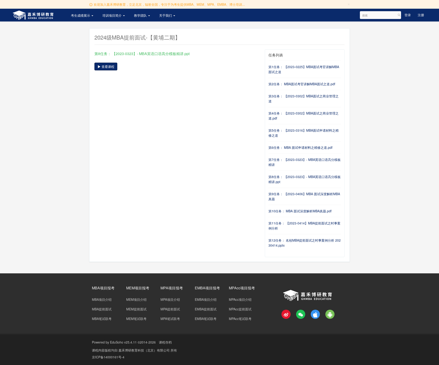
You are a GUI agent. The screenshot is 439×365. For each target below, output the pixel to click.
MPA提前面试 (170, 309)
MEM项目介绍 (136, 299)
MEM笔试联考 (136, 318)
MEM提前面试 (136, 309)
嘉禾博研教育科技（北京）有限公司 (144, 350)
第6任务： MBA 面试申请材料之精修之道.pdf (300, 147)
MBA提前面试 (102, 309)
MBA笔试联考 (102, 318)
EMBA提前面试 (206, 309)
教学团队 (141, 15)
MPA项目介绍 (170, 299)
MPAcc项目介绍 (240, 299)
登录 (407, 15)
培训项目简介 (112, 15)
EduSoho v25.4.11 (123, 342)
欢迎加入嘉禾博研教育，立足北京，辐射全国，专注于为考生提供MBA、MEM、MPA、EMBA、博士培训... (169, 4)
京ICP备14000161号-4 (108, 357)
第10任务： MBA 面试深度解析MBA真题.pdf (300, 211)
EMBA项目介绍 (206, 299)
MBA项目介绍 (102, 299)
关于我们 (166, 15)
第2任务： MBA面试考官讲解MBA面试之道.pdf (301, 84)
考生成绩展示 (81, 15)
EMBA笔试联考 (206, 318)
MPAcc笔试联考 (240, 318)
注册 (421, 15)
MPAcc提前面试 (240, 309)
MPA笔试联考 (170, 318)
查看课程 (107, 66)
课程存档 (165, 342)
